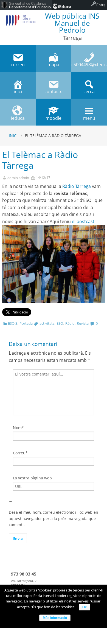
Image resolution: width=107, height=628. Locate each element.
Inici (13, 135)
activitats (47, 323)
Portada (26, 323)
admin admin (18, 178)
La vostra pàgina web (32, 477)
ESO (60, 323)
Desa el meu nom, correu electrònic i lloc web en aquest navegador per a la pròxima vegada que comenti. (53, 518)
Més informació (55, 618)
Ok (84, 607)
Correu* (20, 452)
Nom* (18, 427)
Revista (83, 323)
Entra (101, 4)
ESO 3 (12, 323)
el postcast (83, 221)
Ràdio (70, 323)
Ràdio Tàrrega (76, 186)
